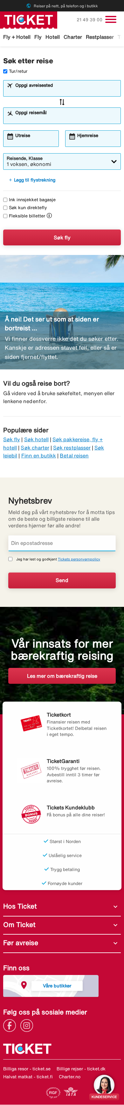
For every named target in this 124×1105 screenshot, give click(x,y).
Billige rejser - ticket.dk (81, 1069)
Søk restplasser (72, 447)
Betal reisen (74, 455)
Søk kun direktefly (28, 207)
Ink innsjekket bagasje (32, 199)
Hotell (52, 36)
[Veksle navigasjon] (110, 19)
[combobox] (66, 91)
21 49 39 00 (90, 19)
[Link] (11, 1024)
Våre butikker (57, 985)
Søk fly (62, 237)
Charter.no (69, 1076)
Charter (73, 36)
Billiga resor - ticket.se (27, 1069)
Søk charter (35, 447)
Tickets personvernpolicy (79, 559)
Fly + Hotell (17, 36)
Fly (38, 36)
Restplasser (100, 36)
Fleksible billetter (27, 216)
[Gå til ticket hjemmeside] (28, 19)
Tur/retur (18, 71)
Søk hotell (36, 439)
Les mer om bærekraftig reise (62, 675)
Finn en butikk (38, 455)
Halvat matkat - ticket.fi (28, 1076)
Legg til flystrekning (31, 180)
